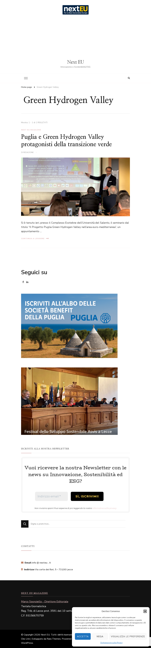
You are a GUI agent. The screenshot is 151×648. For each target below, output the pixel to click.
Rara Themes (54, 638)
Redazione (28, 152)
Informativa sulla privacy (104, 508)
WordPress (27, 643)
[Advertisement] (75, 37)
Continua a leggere (32, 238)
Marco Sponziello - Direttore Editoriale (44, 601)
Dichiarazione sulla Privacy (111, 643)
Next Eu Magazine (31, 130)
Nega (100, 636)
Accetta (83, 636)
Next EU (75, 62)
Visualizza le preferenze (128, 636)
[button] (145, 611)
